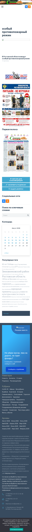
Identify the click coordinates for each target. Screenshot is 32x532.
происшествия (6, 304)
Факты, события (7, 412)
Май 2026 (5, 423)
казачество (15, 286)
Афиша (12, 389)
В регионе (12, 392)
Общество (5, 402)
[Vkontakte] (26, 6)
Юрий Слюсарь (23, 279)
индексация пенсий (7, 286)
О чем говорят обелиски (17, 274)
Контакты (12, 378)
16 (27, 240)
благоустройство (6, 281)
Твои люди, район (24, 410)
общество (13, 296)
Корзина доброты (6, 274)
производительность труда (17, 301)
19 (12, 243)
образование (6, 296)
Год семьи (11, 266)
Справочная (13, 410)
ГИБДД (15, 264)
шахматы (15, 306)
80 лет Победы (8, 264)
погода (25, 299)
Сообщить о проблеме (16, 369)
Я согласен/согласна (16, 529)
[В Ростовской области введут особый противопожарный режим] (16, 40)
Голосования (18, 394)
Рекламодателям (15, 381)
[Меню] (2, 7)
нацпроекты (16, 292)
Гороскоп (27, 394)
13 (16, 240)
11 (8, 240)
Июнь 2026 (23, 421)
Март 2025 (15, 428)
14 (19, 240)
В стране (20, 392)
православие (6, 301)
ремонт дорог (13, 304)
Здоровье (16, 397)
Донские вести (7, 397)
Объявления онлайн (16, 402)
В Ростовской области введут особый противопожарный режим (16, 57)
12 (12, 240)
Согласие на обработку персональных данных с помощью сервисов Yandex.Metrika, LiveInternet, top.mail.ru (14, 479)
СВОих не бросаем (9, 279)
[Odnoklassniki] (29, 6)
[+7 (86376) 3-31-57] (4, 499)
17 (5, 243)
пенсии (20, 299)
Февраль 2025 (24, 428)
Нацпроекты (20, 399)
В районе (5, 392)
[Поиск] (28, 215)
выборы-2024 (23, 281)
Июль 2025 (5, 426)
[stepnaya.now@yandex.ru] (4, 504)
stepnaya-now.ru (10, 473)
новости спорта (18, 294)
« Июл (6, 253)
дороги (13, 284)
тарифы (11, 306)
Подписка (5, 381)
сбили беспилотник (22, 304)
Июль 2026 (15, 421)
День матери (9, 269)
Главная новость (7, 394)
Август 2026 (6, 421)
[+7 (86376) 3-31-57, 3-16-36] (4, 494)
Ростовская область (13, 276)
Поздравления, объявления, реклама (14, 407)
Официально (6, 404)
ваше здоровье (15, 281)
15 (23, 240)
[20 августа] (16, 153)
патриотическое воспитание (10, 299)
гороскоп (6, 283)
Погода (6, 313)
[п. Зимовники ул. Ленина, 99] (4, 508)
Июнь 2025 (14, 426)
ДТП (16, 267)
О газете (19, 378)
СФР (17, 279)
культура (21, 286)
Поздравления (23, 404)
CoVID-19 (5, 389)
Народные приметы (8, 399)
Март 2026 (22, 423)
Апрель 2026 (14, 423)
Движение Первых (22, 266)
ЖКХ (13, 269)
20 (16, 243)
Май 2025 (22, 426)
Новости (5, 378)
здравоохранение (20, 284)
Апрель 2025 (6, 428)
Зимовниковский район (15, 271)
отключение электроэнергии (23, 296)
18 (8, 243)
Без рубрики (20, 389)
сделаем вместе (5, 306)
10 (5, 240)
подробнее (12, 521)
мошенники (8, 289)
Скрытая (5, 410)
